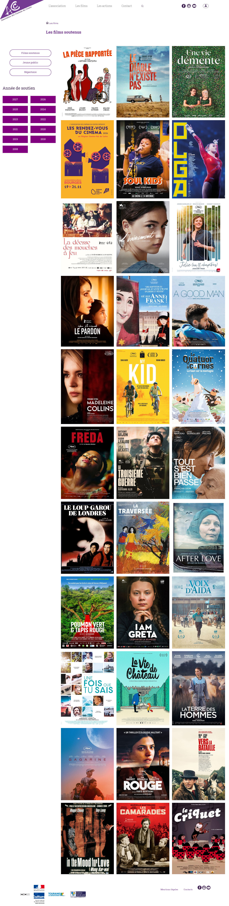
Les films (81, 6)
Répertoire (30, 72)
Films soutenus (30, 53)
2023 (15, 119)
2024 (43, 109)
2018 (43, 139)
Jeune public (30, 62)
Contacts (188, 889)
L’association (57, 6)
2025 (15, 109)
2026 (43, 99)
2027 (15, 99)
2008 (15, 149)
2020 (43, 129)
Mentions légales (169, 889)
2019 (15, 139)
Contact (127, 6)
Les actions (104, 6)
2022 (43, 119)
